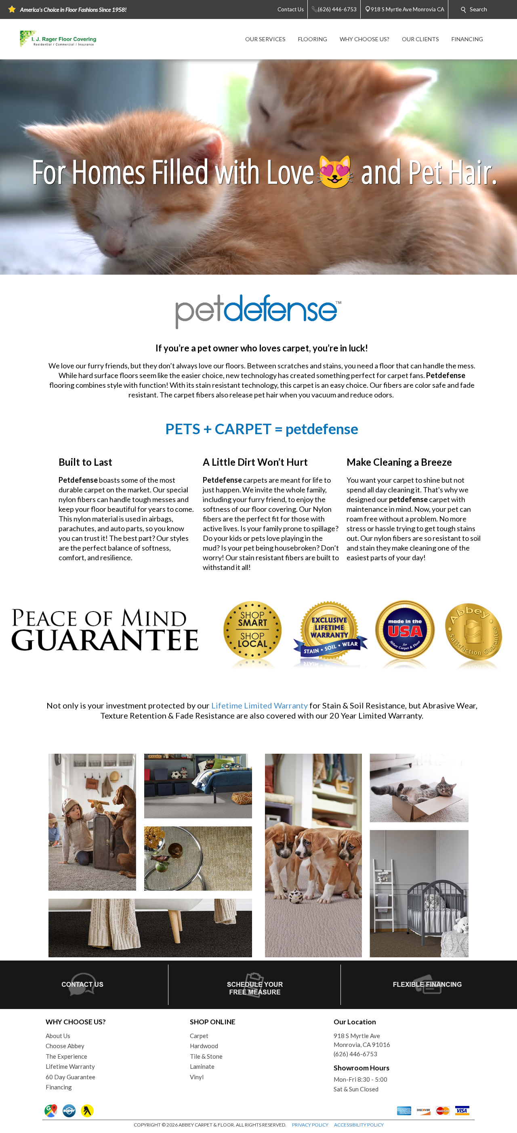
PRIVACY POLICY (310, 1125)
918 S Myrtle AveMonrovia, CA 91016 (362, 1040)
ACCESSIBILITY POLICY (359, 1125)
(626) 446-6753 (355, 1053)
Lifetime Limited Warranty (259, 705)
